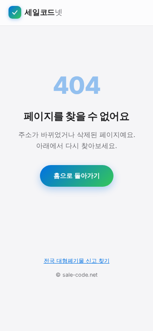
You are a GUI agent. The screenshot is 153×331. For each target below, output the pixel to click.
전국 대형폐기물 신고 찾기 (77, 261)
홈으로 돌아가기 (77, 175)
